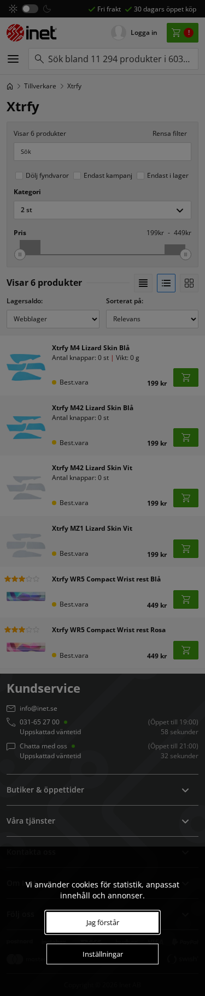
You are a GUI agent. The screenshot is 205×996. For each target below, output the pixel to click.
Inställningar (103, 954)
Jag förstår (102, 922)
